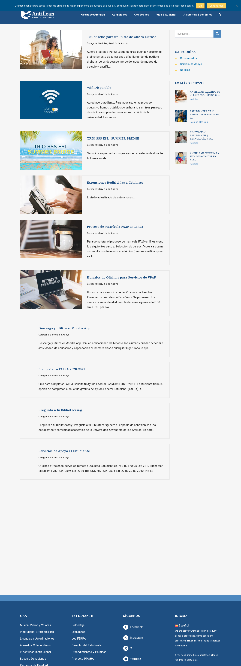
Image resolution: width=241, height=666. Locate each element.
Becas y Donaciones (33, 658)
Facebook (136, 627)
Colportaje (78, 625)
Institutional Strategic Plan (37, 632)
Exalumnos (79, 632)
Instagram (136, 637)
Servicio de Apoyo (191, 64)
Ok (200, 5)
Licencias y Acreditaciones (37, 638)
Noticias (185, 69)
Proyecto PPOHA (83, 658)
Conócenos (141, 14)
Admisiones (119, 14)
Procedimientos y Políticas (89, 652)
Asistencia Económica (197, 14)
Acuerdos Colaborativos (35, 645)
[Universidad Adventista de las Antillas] (37, 14)
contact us (192, 660)
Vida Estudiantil (166, 14)
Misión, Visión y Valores (35, 625)
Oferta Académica (93, 14)
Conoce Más (216, 5)
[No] (236, 5)
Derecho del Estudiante (87, 645)
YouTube (135, 659)
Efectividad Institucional (35, 652)
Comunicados (188, 58)
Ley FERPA (79, 638)
